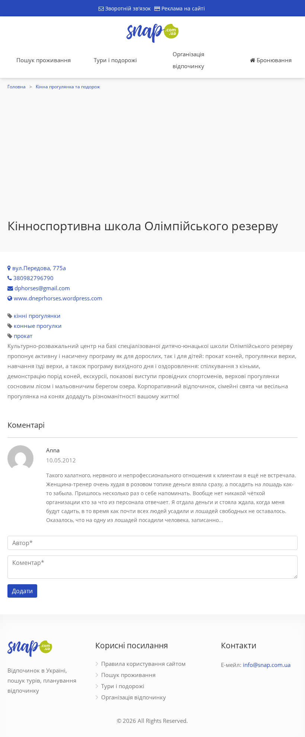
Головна (16, 86)
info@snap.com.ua (266, 664)
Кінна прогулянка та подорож (68, 86)
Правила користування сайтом (143, 663)
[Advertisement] (152, 147)
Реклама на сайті (182, 8)
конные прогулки (38, 325)
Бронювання (273, 60)
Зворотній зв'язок (127, 8)
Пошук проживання (43, 60)
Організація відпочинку (188, 60)
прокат (23, 335)
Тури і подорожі (115, 60)
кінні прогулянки (37, 315)
